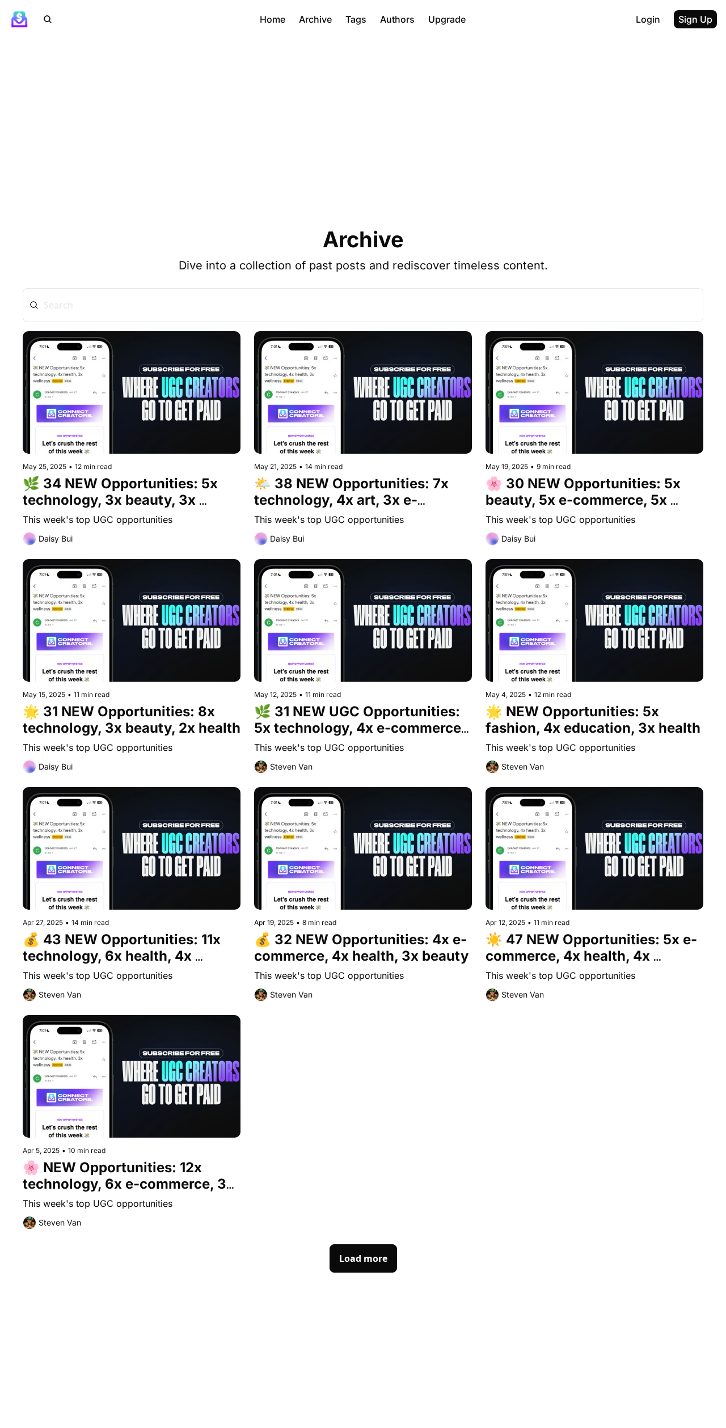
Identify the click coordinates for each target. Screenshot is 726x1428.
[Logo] (19, 19)
